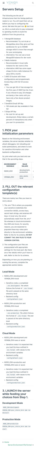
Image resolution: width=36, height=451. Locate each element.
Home (6, 442)
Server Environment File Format (20, 445)
